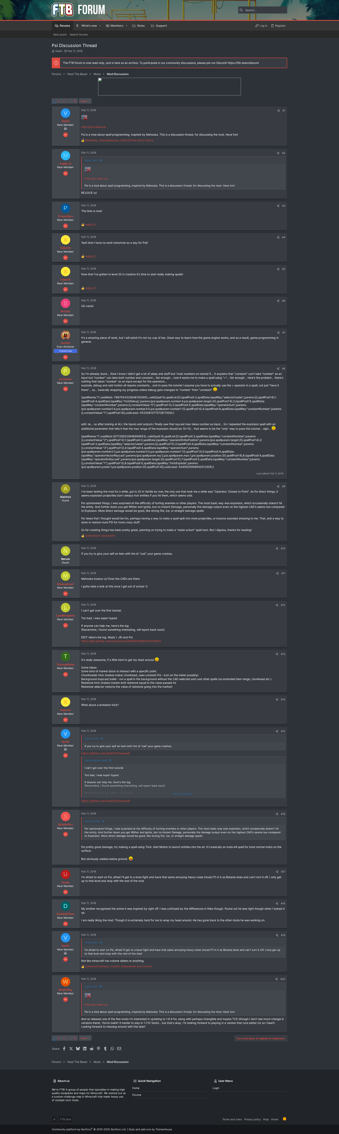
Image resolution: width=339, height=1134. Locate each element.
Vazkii (58, 51)
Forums (136, 1094)
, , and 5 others (119, 140)
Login (216, 1088)
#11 (283, 573)
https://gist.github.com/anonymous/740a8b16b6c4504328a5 (121, 641)
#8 (283, 368)
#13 (283, 654)
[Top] (281, 1119)
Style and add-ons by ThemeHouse (150, 1129)
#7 (283, 332)
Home (135, 1088)
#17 (283, 871)
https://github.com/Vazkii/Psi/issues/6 (105, 753)
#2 (283, 153)
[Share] (278, 110)
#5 (283, 269)
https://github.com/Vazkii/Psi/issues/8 (105, 800)
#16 (283, 813)
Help (266, 1119)
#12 (283, 605)
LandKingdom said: (96, 760)
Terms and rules (232, 1119)
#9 (283, 486)
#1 (283, 110)
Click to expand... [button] (183, 793)
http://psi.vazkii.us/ (93, 127)
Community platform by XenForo (89, 1129)
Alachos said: (93, 821)
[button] (100, 25)
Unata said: (91, 942)
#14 (283, 699)
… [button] (69, 100)
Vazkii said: (91, 160)
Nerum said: (92, 738)
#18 (283, 903)
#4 (283, 237)
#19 (283, 935)
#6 (283, 300)
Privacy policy (252, 1119)
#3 (283, 205)
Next (84, 101)
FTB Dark (65, 1119)
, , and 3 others (118, 966)
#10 (283, 548)
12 (74, 100)
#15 (283, 731)
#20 (283, 979)
